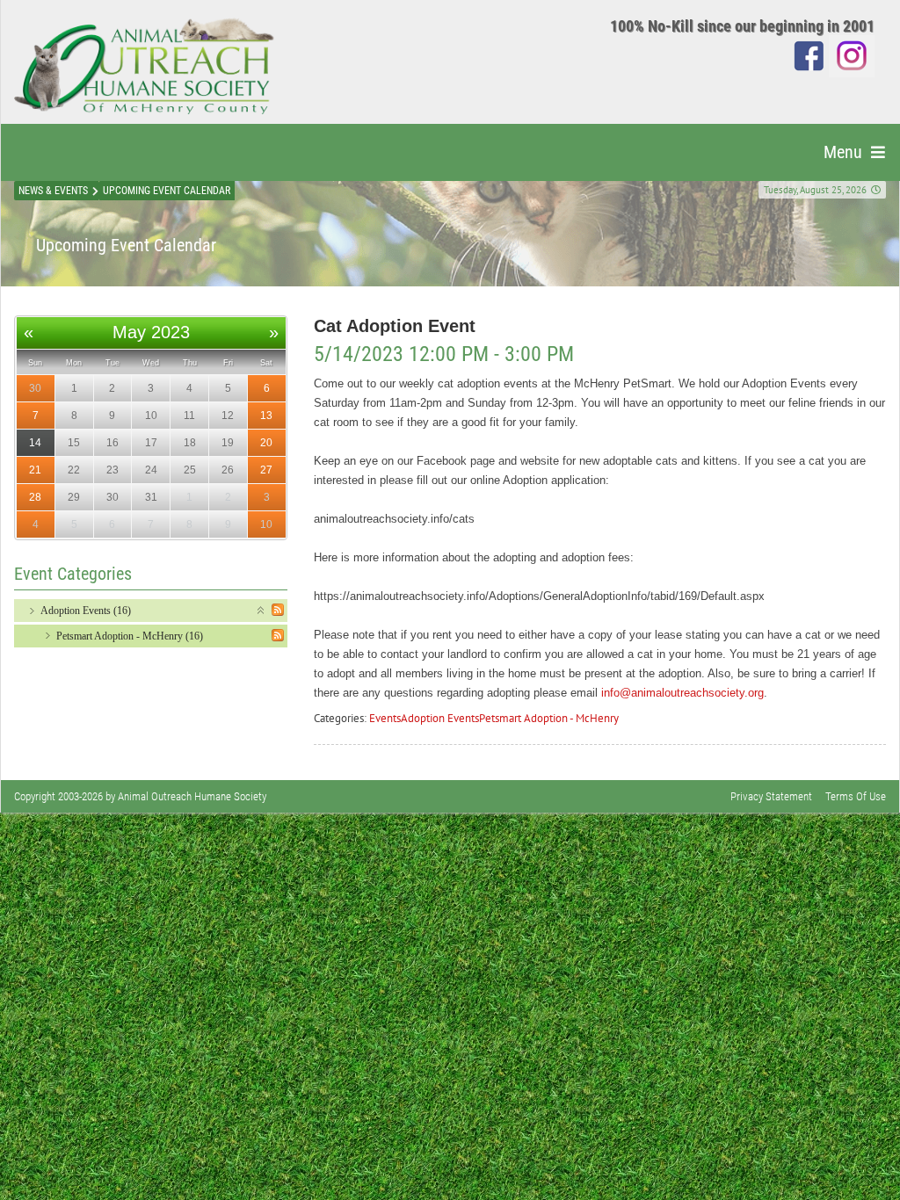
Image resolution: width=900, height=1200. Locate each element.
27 (266, 470)
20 (266, 443)
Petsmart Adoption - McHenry (549, 718)
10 (266, 524)
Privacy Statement (771, 796)
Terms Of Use (855, 796)
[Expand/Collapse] (261, 609)
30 (35, 388)
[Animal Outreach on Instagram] (852, 55)
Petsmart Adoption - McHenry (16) (129, 636)
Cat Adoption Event (394, 326)
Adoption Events (440, 718)
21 (35, 470)
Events (385, 718)
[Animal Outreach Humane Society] (144, 66)
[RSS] (278, 610)
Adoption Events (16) (85, 610)
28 (35, 497)
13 (266, 415)
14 (35, 443)
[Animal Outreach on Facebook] (809, 55)
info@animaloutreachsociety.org (682, 692)
